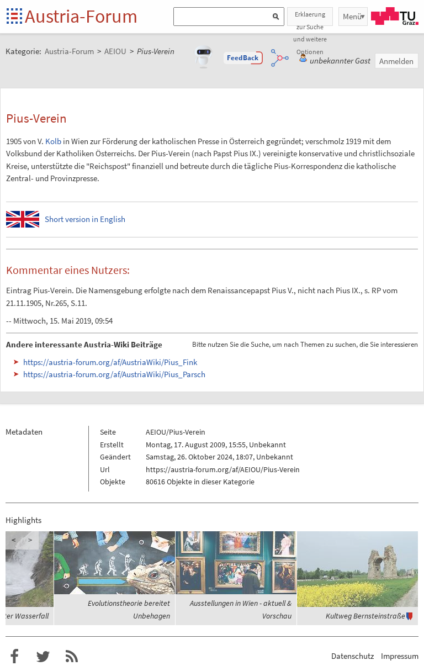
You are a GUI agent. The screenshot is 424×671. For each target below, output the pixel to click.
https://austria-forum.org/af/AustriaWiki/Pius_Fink (110, 362)
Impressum (399, 656)
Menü (352, 16)
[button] (243, 58)
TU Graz (394, 16)
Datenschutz (352, 656)
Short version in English (85, 219)
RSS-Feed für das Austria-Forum (72, 656)
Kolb (53, 141)
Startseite (15, 17)
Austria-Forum (81, 16)
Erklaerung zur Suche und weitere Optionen (310, 18)
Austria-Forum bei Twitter (43, 656)
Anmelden (396, 61)
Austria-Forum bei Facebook (14, 656)
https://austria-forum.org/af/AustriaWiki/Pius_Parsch (114, 374)
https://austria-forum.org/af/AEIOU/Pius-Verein (223, 469)
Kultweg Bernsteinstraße (365, 616)
